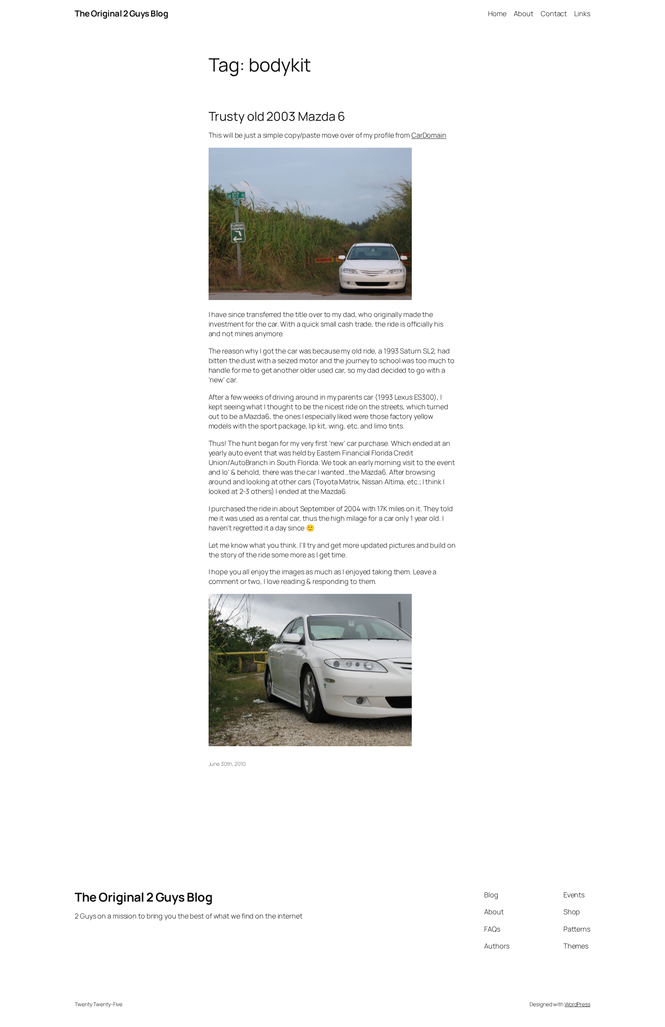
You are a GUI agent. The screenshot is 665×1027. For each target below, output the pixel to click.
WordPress (577, 1004)
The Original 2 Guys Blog (121, 13)
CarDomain (428, 135)
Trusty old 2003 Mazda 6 (277, 116)
